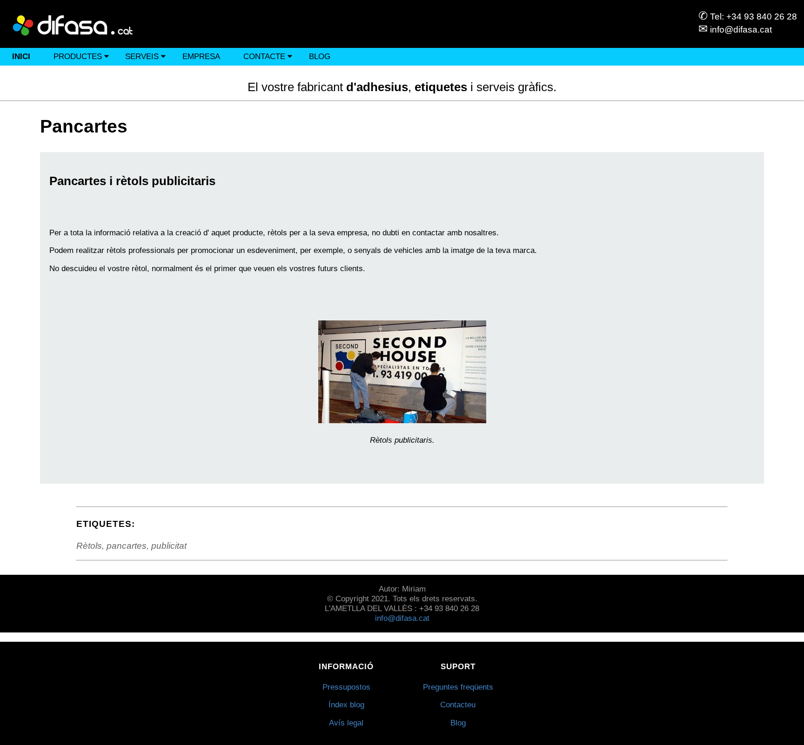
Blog (319, 56)
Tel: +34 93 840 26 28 (747, 16)
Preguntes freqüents (458, 687)
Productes (79, 56)
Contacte (265, 56)
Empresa (201, 56)
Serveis (143, 56)
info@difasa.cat (735, 29)
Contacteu (458, 704)
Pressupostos (346, 687)
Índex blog (346, 704)
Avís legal (346, 722)
